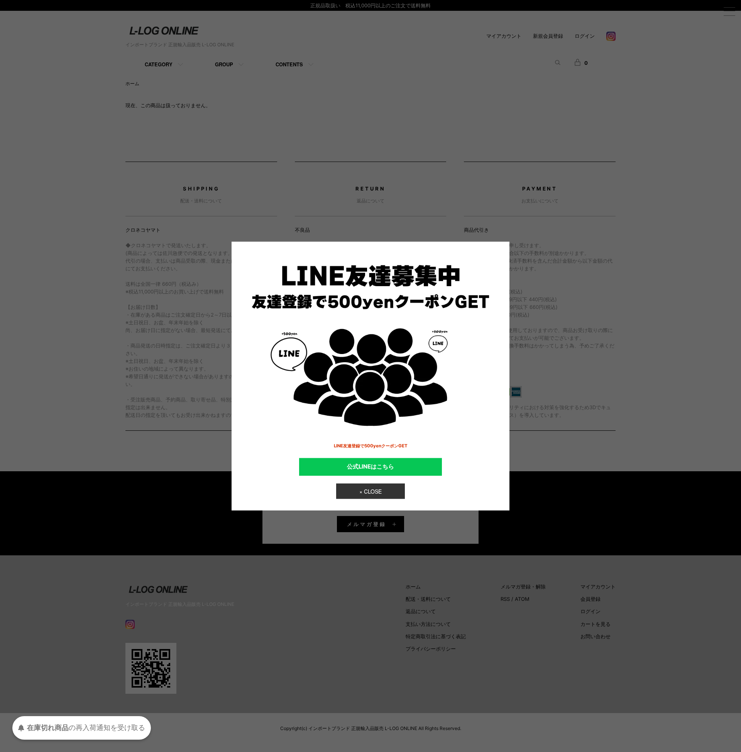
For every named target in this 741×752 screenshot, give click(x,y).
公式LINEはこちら (370, 466)
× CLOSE (370, 491)
